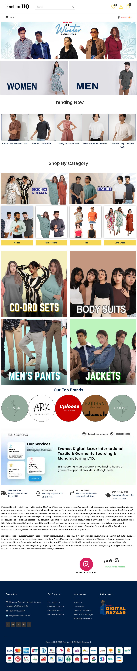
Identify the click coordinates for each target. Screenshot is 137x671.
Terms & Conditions (83, 610)
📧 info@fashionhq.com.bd (18, 616)
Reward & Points (55, 610)
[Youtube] (24, 624)
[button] (5, 136)
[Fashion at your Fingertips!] (18, 6)
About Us (78, 602)
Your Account (53, 602)
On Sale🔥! (126, 17)
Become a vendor (55, 614)
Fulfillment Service (55, 606)
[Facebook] (8, 624)
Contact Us (79, 606)
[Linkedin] (18, 624)
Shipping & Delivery (83, 618)
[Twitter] (13, 624)
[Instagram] (29, 624)
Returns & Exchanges (83, 614)
